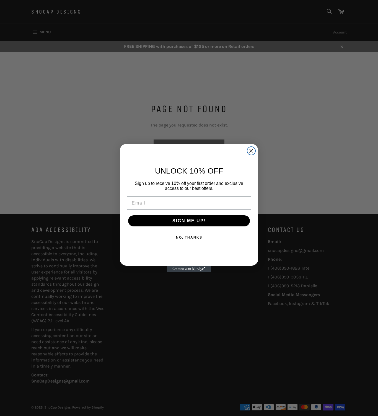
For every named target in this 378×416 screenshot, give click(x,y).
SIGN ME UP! (189, 220)
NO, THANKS (189, 237)
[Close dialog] (251, 151)
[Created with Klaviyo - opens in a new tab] (189, 269)
